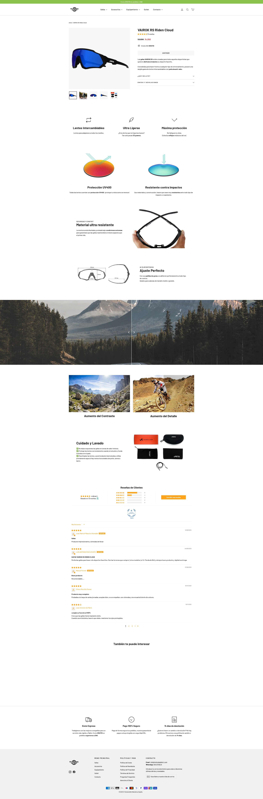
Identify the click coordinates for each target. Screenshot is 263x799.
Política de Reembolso (127, 766)
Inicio (70, 22)
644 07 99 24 (158, 765)
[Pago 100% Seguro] (131, 719)
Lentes (76, 133)
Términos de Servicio (127, 773)
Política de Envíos (126, 763)
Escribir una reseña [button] (174, 497)
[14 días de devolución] (174, 719)
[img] (76, 530)
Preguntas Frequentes (127, 777)
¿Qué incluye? (144, 76)
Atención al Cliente (126, 780)
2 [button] (128, 626)
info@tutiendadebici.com (159, 762)
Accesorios (116, 9)
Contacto (157, 9)
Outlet (146, 9)
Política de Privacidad (127, 770)
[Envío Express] (89, 719)
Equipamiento (132, 9)
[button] (142, 34)
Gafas (103, 9)
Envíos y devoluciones (148, 82)
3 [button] (132, 626)
